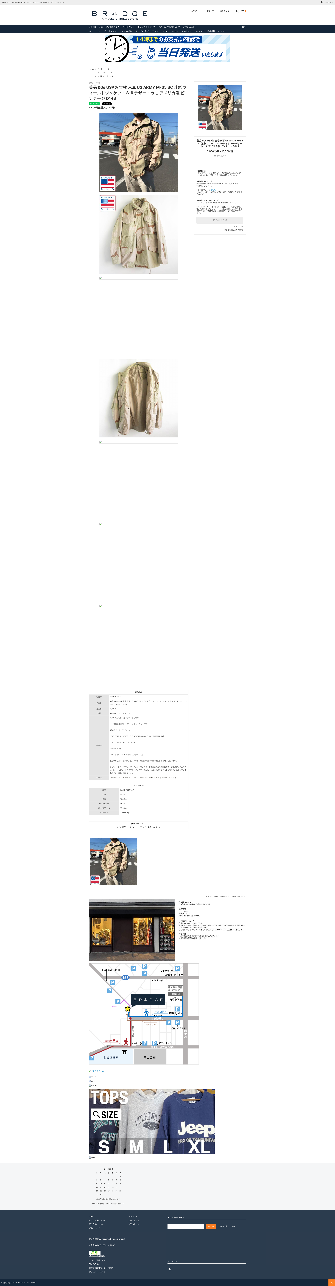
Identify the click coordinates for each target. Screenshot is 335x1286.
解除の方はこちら (227, 1226)
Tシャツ (112, 31)
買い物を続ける (237, 896)
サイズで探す (102, 73)
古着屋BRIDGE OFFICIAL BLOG (102, 1245)
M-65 (100, 76)
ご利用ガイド (129, 27)
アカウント (327, 2)
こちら (213, 190)
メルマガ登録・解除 (97, 1260)
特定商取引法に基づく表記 (233, 230)
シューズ (102, 31)
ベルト (175, 31)
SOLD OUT (221, 220)
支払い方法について (146, 27)
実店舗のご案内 (113, 27)
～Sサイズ (109, 76)
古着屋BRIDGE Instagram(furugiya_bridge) (107, 1239)
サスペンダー (187, 31)
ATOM (96, 1264)
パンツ (92, 31)
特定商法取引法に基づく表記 (101, 1268)
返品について (238, 227)
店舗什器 (211, 31)
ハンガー (222, 31)
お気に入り (221, 156)
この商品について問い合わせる (216, 896)
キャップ (200, 31)
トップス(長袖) (142, 31)
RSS (91, 1264)
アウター (156, 31)
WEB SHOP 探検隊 (97, 1256)
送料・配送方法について (169, 27)
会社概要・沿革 (96, 27)
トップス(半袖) (126, 31)
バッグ (166, 31)
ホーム (91, 69)
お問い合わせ (189, 27)
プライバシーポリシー (98, 1272)
